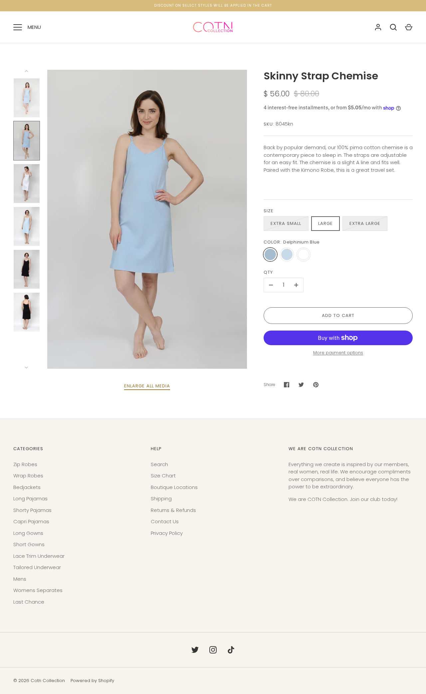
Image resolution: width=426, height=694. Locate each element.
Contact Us (165, 521)
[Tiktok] (231, 650)
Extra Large (365, 223)
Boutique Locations (174, 487)
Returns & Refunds (173, 510)
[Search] (393, 27)
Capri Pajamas (31, 521)
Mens (19, 578)
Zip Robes (25, 464)
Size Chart (163, 475)
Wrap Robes (28, 475)
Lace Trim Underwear (39, 555)
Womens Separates (38, 590)
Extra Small (286, 223)
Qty (268, 272)
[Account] (378, 27)
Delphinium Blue (270, 254)
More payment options (338, 352)
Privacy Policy (167, 533)
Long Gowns (28, 533)
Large (325, 223)
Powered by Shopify (92, 680)
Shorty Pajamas (32, 510)
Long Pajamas (30, 498)
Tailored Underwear (37, 567)
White (303, 254)
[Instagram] (213, 650)
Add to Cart (338, 315)
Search (159, 464)
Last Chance (28, 601)
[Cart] (408, 27)
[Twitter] (195, 650)
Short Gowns (29, 544)
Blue (287, 254)
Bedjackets (27, 487)
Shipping (161, 498)
